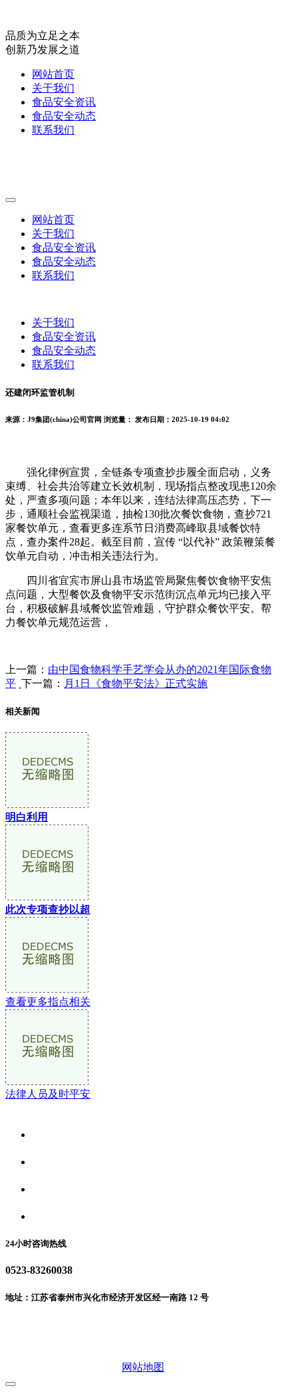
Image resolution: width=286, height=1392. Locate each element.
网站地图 (143, 1367)
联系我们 (53, 130)
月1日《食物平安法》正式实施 (136, 683)
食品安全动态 (64, 116)
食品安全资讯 (64, 102)
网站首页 (53, 74)
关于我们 (53, 88)
